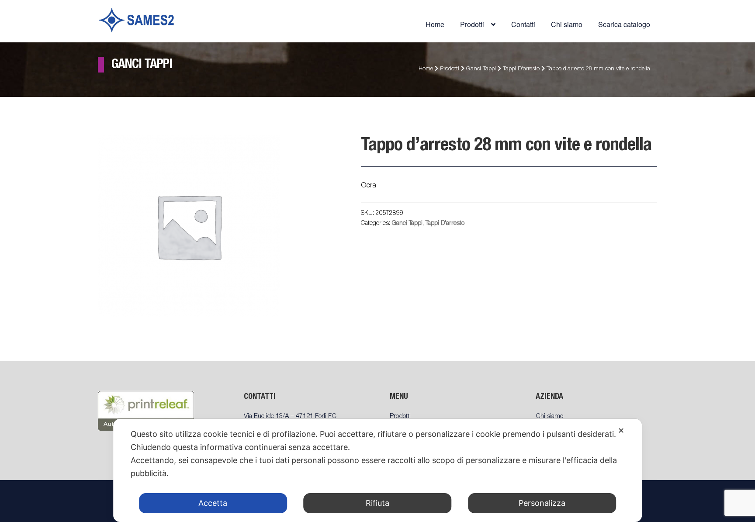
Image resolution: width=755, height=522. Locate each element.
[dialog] (377, 470)
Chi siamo (566, 24)
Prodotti (449, 69)
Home (435, 24)
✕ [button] (621, 430)
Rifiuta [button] (377, 503)
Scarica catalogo (624, 24)
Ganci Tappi (481, 69)
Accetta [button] (212, 503)
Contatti (523, 24)
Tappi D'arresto (521, 69)
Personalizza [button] (542, 503)
